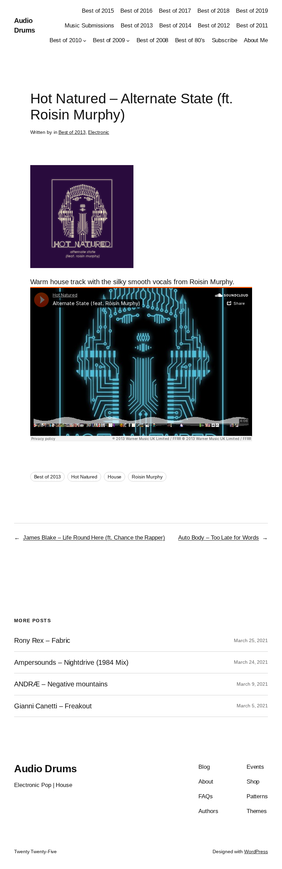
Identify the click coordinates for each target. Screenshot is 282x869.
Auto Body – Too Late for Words (218, 537)
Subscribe (224, 40)
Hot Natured (84, 476)
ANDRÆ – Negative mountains (60, 684)
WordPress (256, 851)
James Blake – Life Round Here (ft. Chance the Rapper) (94, 537)
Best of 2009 (109, 40)
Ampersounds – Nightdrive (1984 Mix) (71, 662)
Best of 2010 (66, 40)
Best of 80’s (190, 40)
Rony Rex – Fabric (42, 640)
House (115, 476)
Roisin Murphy (147, 476)
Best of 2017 (175, 11)
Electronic (98, 132)
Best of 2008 (153, 40)
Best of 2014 (175, 25)
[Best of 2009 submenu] (128, 40)
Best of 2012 (214, 25)
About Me (256, 40)
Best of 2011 (252, 25)
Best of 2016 (136, 11)
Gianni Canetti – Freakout (53, 706)
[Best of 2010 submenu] (84, 40)
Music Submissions (89, 25)
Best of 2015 (98, 11)
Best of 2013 (137, 25)
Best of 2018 (213, 11)
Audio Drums (45, 768)
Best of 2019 (252, 11)
